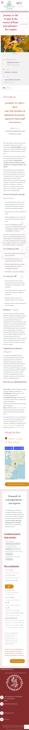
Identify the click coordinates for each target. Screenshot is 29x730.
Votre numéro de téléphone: (13, 613)
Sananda (17, 128)
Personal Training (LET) (9, 425)
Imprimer (7, 88)
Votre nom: (8, 570)
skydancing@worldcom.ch (11, 704)
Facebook (6, 719)
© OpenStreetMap (21, 478)
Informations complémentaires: (11, 633)
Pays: (6, 607)
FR (19, 3)
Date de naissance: (10, 580)
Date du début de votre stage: (13, 551)
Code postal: (9, 597)
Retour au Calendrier (13, 64)
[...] (9, 586)
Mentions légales (9, 729)
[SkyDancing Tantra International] (14, 682)
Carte (9, 448)
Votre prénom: (9, 575)
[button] (15, 464)
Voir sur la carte (9, 82)
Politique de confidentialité (18, 729)
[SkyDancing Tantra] (9, 5)
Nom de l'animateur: (11, 546)
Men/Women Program (18, 427)
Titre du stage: (9, 541)
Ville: (6, 602)
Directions (18, 448)
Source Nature (20, 407)
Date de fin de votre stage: (12, 556)
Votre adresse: (9, 590)
